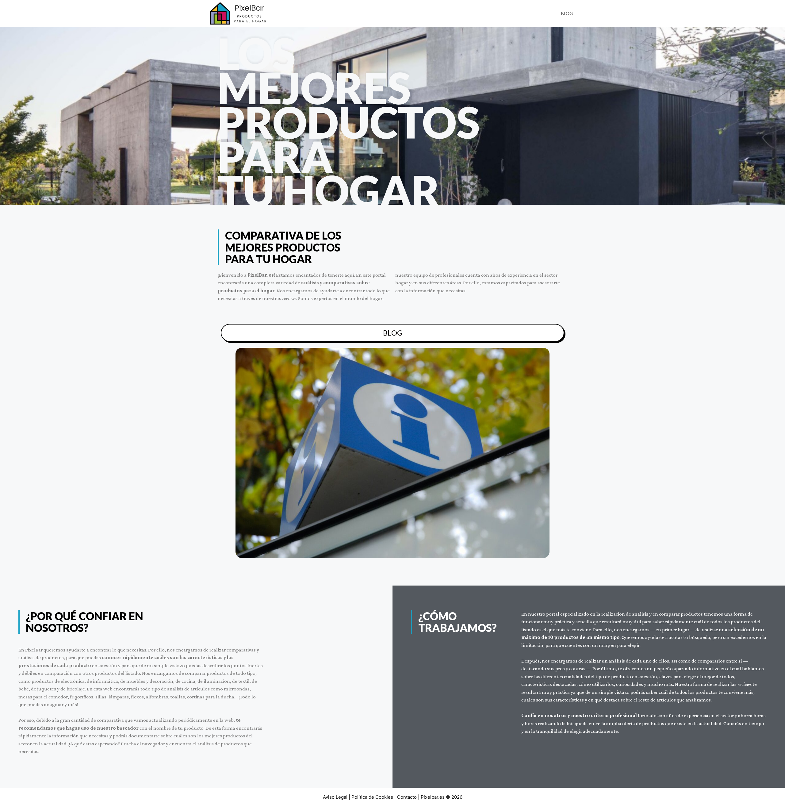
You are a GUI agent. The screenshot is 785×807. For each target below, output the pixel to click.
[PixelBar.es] (239, 13)
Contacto (407, 797)
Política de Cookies (372, 797)
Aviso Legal (335, 797)
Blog (567, 13)
